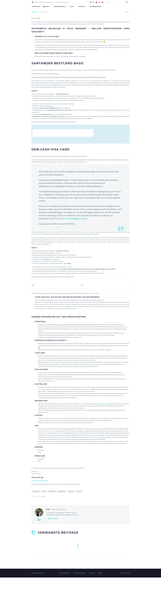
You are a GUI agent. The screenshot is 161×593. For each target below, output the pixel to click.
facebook (34, 480)
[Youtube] (96, 2)
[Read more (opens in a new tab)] (61, 2)
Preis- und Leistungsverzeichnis (74, 218)
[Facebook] (90, 2)
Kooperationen (95, 6)
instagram (40, 480)
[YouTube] (129, 573)
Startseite (36, 6)
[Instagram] (93, 2)
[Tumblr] (40, 496)
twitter (46, 480)
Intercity (104, 404)
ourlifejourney (62, 491)
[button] (127, 2)
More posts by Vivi (53, 518)
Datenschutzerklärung (79, 573)
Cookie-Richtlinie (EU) (64, 573)
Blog (72, 6)
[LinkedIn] (42, 496)
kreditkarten (52, 491)
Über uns (46, 6)
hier (93, 293)
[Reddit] (44, 496)
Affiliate (100, 573)
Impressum (92, 573)
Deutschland (35, 12)
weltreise (79, 491)
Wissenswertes (59, 6)
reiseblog (71, 491)
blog (44, 491)
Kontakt (81, 6)
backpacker (36, 491)
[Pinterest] (102, 2)
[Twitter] (99, 2)
